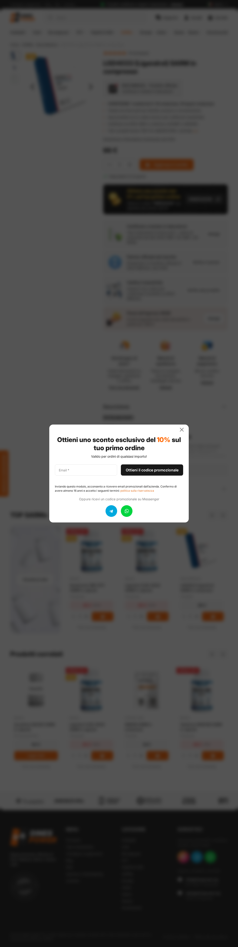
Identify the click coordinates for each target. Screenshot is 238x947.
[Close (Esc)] (183, 430)
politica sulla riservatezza (137, 490)
